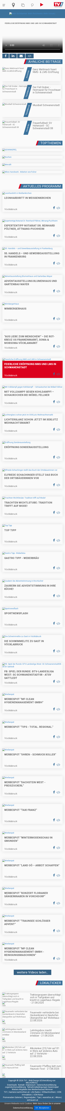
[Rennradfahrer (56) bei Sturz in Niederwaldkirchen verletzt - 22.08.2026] (32, 982)
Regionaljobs (29, 1097)
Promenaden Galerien (12, 1097)
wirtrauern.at (32, 1100)
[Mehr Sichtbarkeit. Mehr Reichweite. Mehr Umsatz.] (32, 13)
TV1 (5, 1092)
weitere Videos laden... (32, 972)
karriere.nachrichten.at (19, 1092)
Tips (39, 1097)
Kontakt (21, 1085)
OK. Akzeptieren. (42, 1108)
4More (58, 1097)
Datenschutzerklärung (46, 1085)
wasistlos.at (48, 1097)
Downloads (12, 1085)
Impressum (31, 1085)
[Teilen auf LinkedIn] (13, 56)
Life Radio (35, 1092)
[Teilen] (21, 56)
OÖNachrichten (48, 1092)
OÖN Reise (38, 1095)
